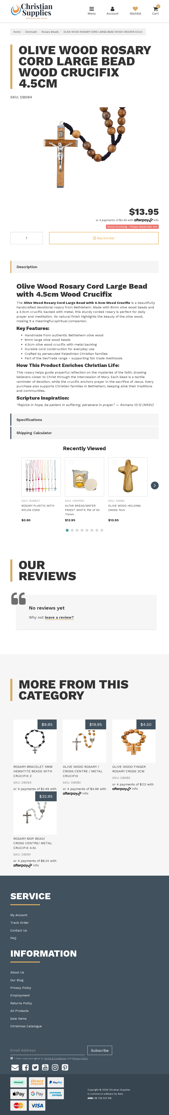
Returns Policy (21, 1003)
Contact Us (18, 930)
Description (26, 267)
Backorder (106, 238)
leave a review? (59, 617)
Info (156, 220)
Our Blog (16, 980)
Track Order (19, 923)
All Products (19, 1011)
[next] (155, 485)
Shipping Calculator (34, 433)
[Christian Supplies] (32, 11)
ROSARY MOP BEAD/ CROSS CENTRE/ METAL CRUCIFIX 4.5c (32, 843)
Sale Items (18, 1018)
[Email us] (15, 1067)
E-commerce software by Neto (105, 1094)
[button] (28, 462)
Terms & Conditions (55, 1058)
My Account (18, 915)
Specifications (29, 419)
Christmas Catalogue (26, 1026)
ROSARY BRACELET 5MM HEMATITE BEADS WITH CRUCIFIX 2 (33, 771)
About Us (17, 972)
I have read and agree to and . (51, 1058)
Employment (20, 995)
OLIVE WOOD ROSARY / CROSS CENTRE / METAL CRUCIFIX (83, 771)
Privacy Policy (20, 988)
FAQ (13, 938)
